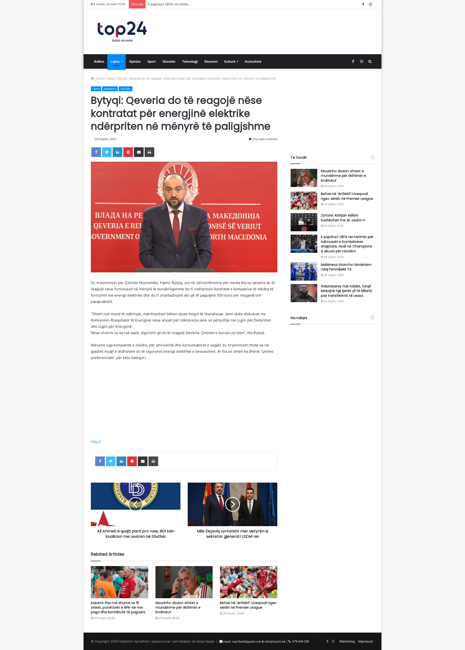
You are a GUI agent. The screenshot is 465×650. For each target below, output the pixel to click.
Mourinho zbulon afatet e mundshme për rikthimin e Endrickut (178, 607)
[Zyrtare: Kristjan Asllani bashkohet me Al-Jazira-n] (304, 222)
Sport (151, 61)
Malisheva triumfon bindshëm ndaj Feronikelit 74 (346, 267)
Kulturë (229, 61)
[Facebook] (96, 152)
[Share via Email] (139, 152)
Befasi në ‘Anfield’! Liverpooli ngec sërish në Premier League (248, 605)
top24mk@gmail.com (246, 641)
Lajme (115, 61)
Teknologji (190, 61)
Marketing (347, 641)
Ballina (99, 61)
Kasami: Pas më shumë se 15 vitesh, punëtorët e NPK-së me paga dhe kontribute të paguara (118, 607)
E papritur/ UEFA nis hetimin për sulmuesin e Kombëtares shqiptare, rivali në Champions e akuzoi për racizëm (230, 4)
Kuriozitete (253, 61)
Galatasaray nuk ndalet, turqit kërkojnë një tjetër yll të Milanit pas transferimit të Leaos (346, 291)
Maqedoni (110, 88)
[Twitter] (107, 152)
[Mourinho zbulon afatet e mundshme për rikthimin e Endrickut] (184, 582)
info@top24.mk (275, 641)
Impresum (365, 641)
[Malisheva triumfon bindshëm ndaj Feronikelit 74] (304, 271)
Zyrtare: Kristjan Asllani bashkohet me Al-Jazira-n (343, 218)
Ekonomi (210, 61)
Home (99, 78)
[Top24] (122, 31)
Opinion (135, 61)
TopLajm (125, 88)
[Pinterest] (128, 152)
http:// (96, 441)
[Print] (149, 152)
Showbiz (169, 61)
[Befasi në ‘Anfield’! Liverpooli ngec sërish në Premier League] (248, 582)
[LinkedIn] (117, 152)
